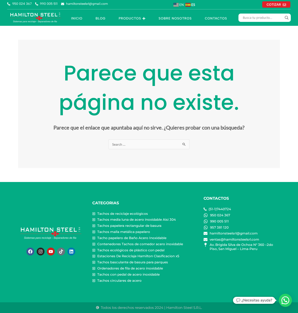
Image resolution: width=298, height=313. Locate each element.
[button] (285, 300)
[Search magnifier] (287, 18)
